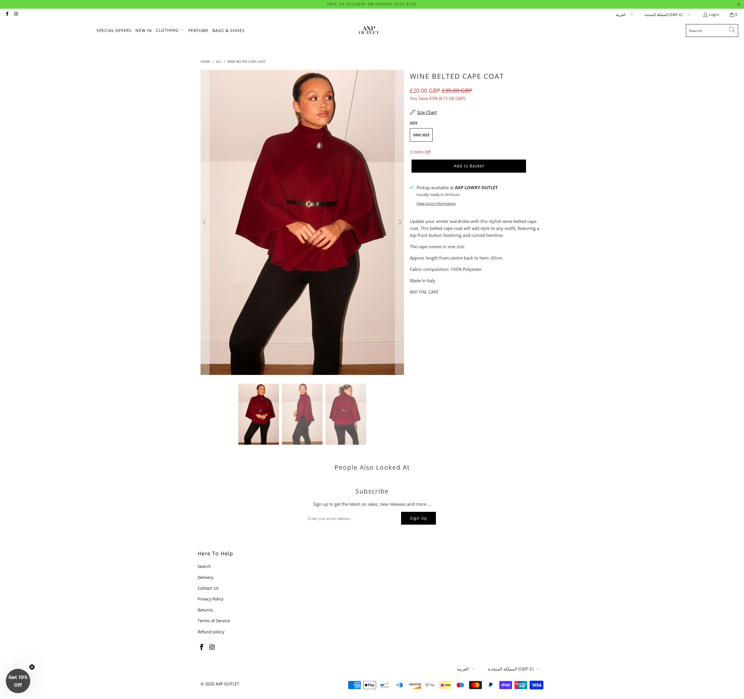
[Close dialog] (478, 284)
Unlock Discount (410, 398)
